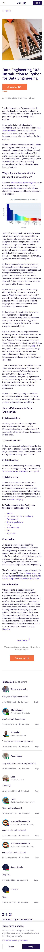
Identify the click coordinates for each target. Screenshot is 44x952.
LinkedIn (6, 629)
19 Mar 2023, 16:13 (9, 724)
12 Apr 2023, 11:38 (9, 791)
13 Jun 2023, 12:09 (9, 858)
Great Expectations (15, 522)
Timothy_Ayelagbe (19, 689)
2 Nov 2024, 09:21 (9, 902)
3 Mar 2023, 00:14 (9, 702)
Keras (15, 471)
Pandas (10, 513)
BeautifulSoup (13, 527)
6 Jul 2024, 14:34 (8, 880)
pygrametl (11, 533)
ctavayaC (15, 889)
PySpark (34, 346)
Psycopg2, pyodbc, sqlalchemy (20, 516)
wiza (13, 799)
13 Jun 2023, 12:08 (9, 836)
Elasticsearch (12, 519)
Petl (8, 530)
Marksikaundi (17, 710)
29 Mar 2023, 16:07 (9, 747)
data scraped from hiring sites (23, 182)
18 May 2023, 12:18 (9, 813)
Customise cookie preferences (15, 940)
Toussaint (15, 732)
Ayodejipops (16, 756)
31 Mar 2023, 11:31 (9, 769)
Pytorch (36, 471)
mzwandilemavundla (20, 821)
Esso (13, 777)
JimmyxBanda (17, 867)
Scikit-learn (23, 471)
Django (21, 499)
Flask (11, 499)
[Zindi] (22, 3)
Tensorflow (7, 471)
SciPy (9, 525)
